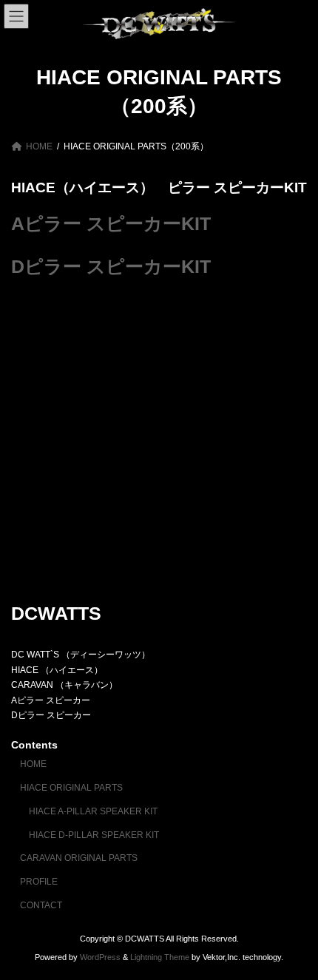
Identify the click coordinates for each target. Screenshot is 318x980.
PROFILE (39, 881)
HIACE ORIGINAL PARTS (71, 788)
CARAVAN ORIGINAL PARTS (79, 858)
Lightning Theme (159, 957)
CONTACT (41, 905)
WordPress (100, 957)
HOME (33, 764)
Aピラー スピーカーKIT (111, 224)
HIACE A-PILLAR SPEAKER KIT (93, 811)
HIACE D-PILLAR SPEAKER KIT (94, 834)
